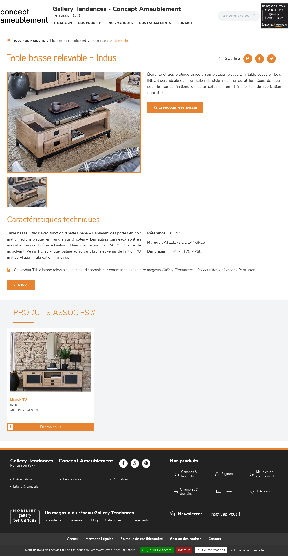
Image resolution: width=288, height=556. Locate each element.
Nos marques (121, 23)
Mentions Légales (99, 539)
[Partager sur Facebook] (259, 58)
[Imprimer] (247, 58)
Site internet (53, 520)
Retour (23, 285)
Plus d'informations (211, 550)
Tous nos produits (29, 40)
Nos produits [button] (90, 23)
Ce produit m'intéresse (178, 107)
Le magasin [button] (62, 23)
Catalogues (113, 520)
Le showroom (73, 479)
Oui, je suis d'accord (157, 550)
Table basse (99, 40)
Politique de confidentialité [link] (246, 550)
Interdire (184, 550)
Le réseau (77, 520)
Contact (184, 23)
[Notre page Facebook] (123, 463)
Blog (94, 520)
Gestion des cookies (185, 539)
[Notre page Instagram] (135, 463)
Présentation (22, 479)
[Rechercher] (255, 16)
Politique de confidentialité (141, 539)
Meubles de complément (68, 40)
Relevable (120, 40)
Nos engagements (155, 23)
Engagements (139, 520)
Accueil (72, 539)
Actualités (120, 479)
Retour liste (231, 58)
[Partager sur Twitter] (271, 58)
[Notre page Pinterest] (146, 463)
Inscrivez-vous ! (225, 514)
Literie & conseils (26, 486)
